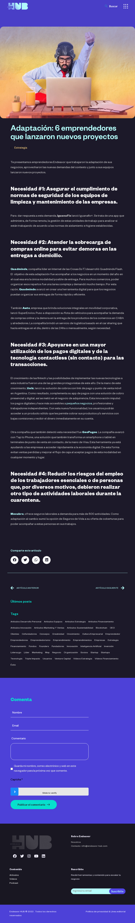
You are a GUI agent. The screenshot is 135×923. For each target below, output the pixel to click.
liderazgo (16, 653)
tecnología (16, 659)
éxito (13, 665)
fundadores (58, 646)
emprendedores (19, 640)
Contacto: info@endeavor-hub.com (89, 846)
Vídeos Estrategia (82, 659)
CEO (112, 628)
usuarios (47, 659)
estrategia (113, 640)
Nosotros (76, 842)
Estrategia (20, 148)
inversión (109, 646)
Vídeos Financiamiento (106, 659)
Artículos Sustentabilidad (80, 628)
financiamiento (18, 646)
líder (26, 653)
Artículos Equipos (53, 622)
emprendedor (112, 634)
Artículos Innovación (21, 628)
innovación (72, 646)
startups (105, 653)
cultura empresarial (92, 634)
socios (84, 653)
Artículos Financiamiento (101, 622)
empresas (99, 640)
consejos (45, 634)
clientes (15, 634)
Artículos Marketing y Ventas (49, 628)
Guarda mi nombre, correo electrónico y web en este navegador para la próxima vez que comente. (45, 769)
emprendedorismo (40, 640)
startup (94, 653)
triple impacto (32, 659)
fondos (33, 646)
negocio (56, 653)
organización (71, 653)
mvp (47, 653)
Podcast (13, 883)
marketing (37, 653)
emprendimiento (61, 640)
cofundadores (29, 634)
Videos (13, 879)
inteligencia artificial (91, 646)
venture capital (63, 659)
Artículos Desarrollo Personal (26, 622)
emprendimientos (82, 640)
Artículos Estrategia (75, 622)
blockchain (101, 628)
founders (44, 646)
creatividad (58, 634)
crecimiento (73, 634)
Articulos (14, 875)
